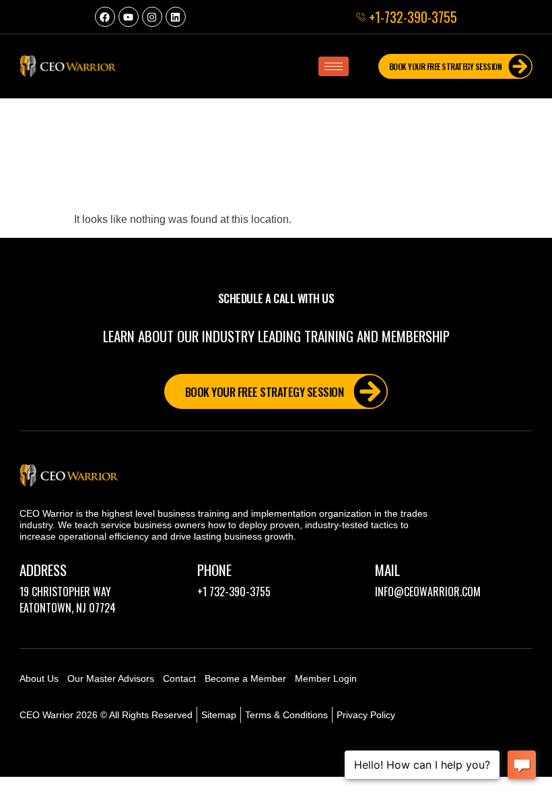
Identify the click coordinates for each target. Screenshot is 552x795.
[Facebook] (105, 17)
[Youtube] (128, 17)
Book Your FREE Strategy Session (445, 66)
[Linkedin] (176, 17)
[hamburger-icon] (333, 66)
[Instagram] (152, 17)
